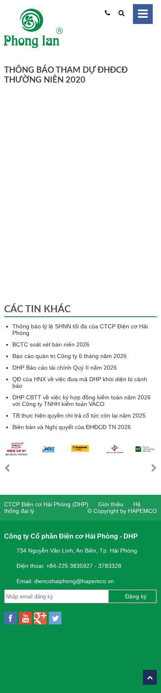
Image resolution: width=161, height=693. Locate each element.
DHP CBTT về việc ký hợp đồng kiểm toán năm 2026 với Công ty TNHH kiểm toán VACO (81, 400)
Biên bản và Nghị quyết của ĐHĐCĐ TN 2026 (71, 427)
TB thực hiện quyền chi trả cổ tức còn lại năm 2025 (79, 415)
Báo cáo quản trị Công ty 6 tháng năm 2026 (69, 356)
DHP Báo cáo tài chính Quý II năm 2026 (64, 367)
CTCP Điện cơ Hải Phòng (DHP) (46, 504)
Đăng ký (136, 596)
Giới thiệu (110, 504)
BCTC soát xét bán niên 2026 (51, 344)
